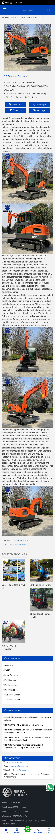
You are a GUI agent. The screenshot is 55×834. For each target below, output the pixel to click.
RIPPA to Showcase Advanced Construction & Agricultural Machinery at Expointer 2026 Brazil (24, 746)
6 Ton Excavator (21, 540)
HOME (7, 17)
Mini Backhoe (10, 680)
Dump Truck (9, 665)
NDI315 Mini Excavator (40, 584)
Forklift (7, 670)
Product (17, 832)
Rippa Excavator (20, 770)
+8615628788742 (14, 762)
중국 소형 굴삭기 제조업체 (13, 586)
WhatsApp (8, 3)
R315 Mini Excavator (18, 544)
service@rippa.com (20, 811)
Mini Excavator (17, 17)
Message (40, 110)
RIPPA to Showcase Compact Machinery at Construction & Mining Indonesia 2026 (28, 731)
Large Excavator (11, 675)
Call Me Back (27, 829)
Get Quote (16, 104)
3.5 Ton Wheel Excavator (9, 647)
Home (6, 832)
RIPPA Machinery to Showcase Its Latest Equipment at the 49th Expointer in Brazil (27, 738)
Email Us (17, 110)
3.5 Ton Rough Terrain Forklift (40, 615)
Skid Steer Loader (12, 694)
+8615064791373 (19, 816)
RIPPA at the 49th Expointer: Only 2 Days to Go (24, 724)
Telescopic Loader (12, 699)
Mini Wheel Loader (12, 689)
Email (20, 3)
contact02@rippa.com (18, 766)
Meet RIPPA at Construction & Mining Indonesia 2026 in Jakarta (27, 718)
